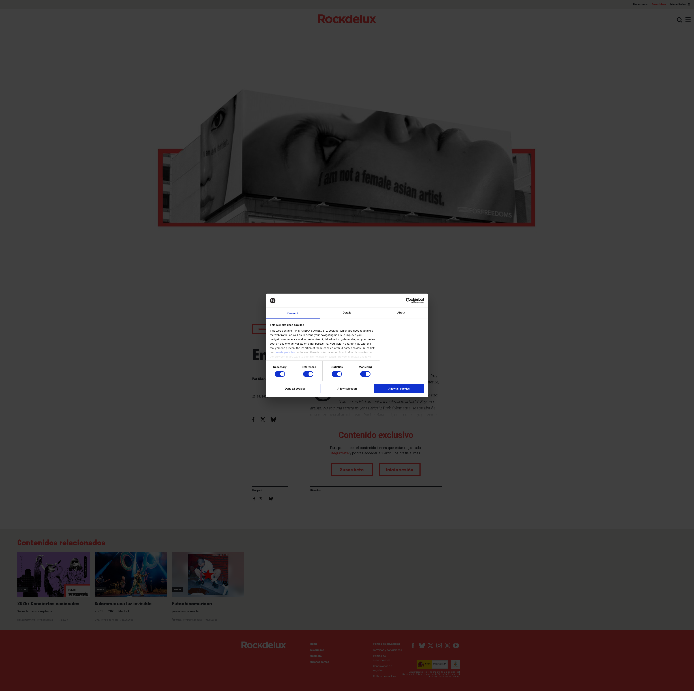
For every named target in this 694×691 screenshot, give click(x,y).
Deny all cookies (295, 388)
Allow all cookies (399, 388)
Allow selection (347, 388)
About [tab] (401, 312)
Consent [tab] (292, 313)
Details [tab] (347, 312)
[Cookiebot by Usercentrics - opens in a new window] (408, 300)
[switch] (308, 374)
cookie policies (285, 352)
